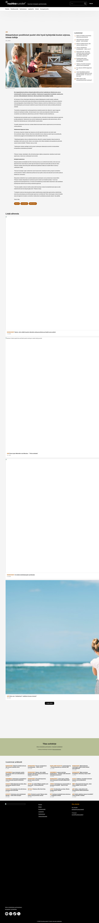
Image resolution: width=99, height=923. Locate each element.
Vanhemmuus (23, 9)
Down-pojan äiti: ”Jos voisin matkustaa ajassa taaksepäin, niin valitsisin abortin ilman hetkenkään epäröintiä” (83, 53)
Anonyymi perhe (44, 9)
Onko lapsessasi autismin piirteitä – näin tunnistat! (82, 40)
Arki (7, 32)
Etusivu (7, 9)
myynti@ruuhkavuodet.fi (77, 814)
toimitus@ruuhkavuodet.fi (78, 809)
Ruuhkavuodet (14, 9)
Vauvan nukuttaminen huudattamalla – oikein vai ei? (83, 48)
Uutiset (37, 9)
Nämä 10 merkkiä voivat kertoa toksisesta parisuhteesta (83, 36)
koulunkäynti (24, 203)
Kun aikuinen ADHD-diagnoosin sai (84, 68)
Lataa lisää (49, 703)
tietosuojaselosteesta (57, 749)
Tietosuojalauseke (42, 816)
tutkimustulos (33, 203)
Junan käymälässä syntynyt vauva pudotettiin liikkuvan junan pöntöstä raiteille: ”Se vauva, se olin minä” (84, 74)
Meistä (91, 3)
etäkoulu (17, 203)
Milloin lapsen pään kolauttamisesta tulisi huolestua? (84, 79)
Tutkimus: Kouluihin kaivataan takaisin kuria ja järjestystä (83, 64)
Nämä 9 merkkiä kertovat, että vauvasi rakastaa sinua (83, 44)
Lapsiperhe (31, 9)
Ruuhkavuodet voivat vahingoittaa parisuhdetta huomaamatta (82, 60)
